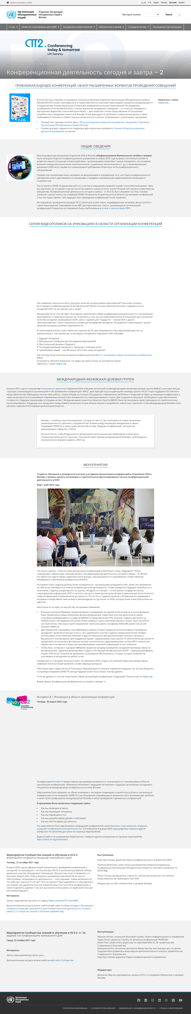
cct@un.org (163, 102)
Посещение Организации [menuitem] (167, 27)
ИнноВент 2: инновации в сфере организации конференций (121, 355)
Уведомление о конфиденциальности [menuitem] (137, 1008)
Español (181, 3)
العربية (143, 3)
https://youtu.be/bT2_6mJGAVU (63, 900)
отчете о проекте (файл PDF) (116, 208)
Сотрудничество (137, 27)
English (156, 3)
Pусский (172, 3)
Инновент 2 (57, 781)
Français (164, 3)
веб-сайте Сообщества (62, 960)
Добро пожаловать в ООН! (21, 3)
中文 (149, 3)
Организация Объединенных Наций (27, 15)
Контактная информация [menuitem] (75, 1008)
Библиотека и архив (110, 27)
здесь (41, 955)
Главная (12, 63)
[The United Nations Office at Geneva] (11, 15)
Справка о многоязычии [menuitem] (171, 1008)
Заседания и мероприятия (78, 27)
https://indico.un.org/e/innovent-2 (52, 839)
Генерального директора (53, 388)
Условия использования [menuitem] (103, 1008)
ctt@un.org (61, 364)
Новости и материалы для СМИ (39, 27)
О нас (12, 27)
